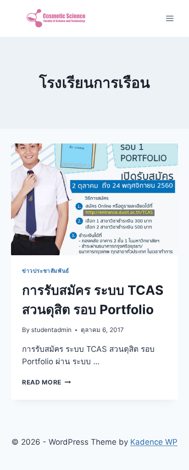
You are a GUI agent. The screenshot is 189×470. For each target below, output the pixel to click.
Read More (46, 382)
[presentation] (94, 199)
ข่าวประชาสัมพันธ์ (45, 270)
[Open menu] (169, 18)
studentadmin (51, 329)
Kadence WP (154, 442)
